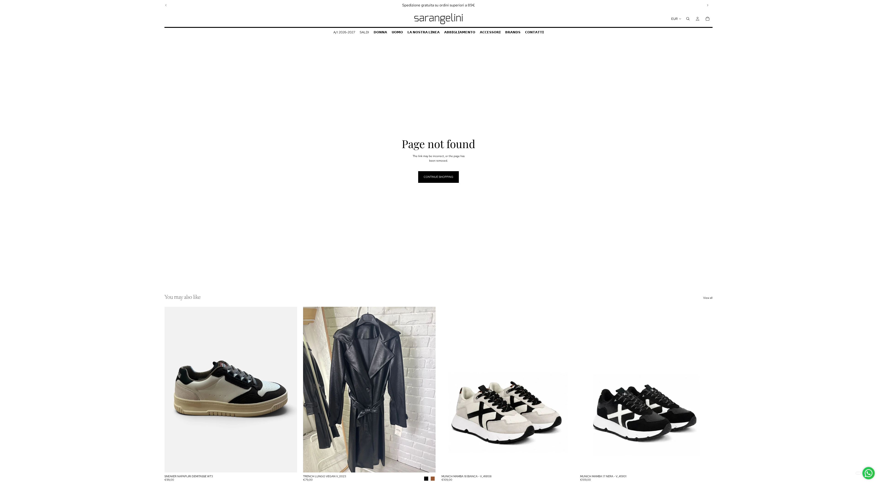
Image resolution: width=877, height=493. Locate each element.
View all (708, 298)
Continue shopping (438, 177)
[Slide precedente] (166, 5)
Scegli (432, 465)
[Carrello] (708, 19)
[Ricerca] (688, 19)
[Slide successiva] (708, 5)
